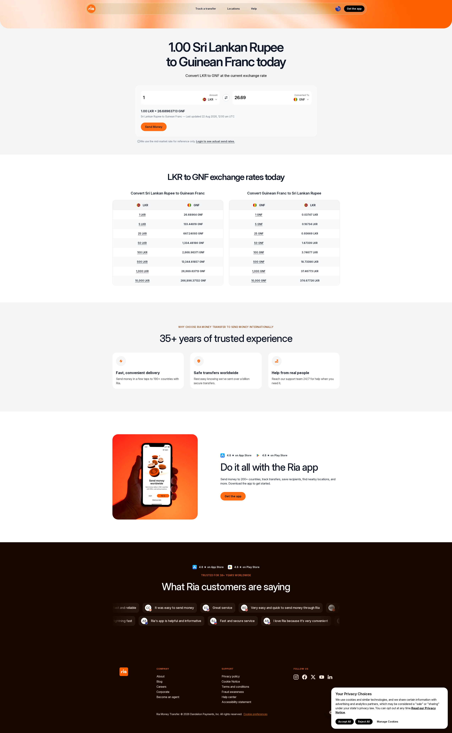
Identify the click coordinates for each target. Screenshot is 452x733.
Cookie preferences (255, 714)
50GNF (259, 242)
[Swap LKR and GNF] (226, 97)
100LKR (142, 252)
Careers (161, 686)
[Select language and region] (338, 9)
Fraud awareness (233, 692)
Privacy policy (231, 676)
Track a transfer (205, 8)
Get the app (354, 8)
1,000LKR (142, 271)
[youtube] (321, 677)
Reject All (364, 721)
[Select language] (329, 712)
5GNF (259, 224)
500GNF (258, 261)
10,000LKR (142, 280)
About (160, 676)
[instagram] (296, 677)
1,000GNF (258, 271)
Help (254, 8)
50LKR (142, 242)
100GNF (258, 252)
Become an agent (167, 697)
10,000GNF (258, 280)
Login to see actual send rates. (215, 141)
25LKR (142, 233)
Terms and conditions (235, 686)
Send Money (153, 127)
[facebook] (304, 677)
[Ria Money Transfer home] (91, 8)
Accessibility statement (236, 702)
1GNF (258, 214)
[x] (313, 677)
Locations (233, 8)
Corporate (162, 692)
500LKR (142, 261)
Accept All (344, 721)
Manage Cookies (387, 721)
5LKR (142, 224)
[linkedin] (330, 677)
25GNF (258, 233)
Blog (159, 681)
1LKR (142, 214)
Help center (229, 697)
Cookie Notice (231, 681)
